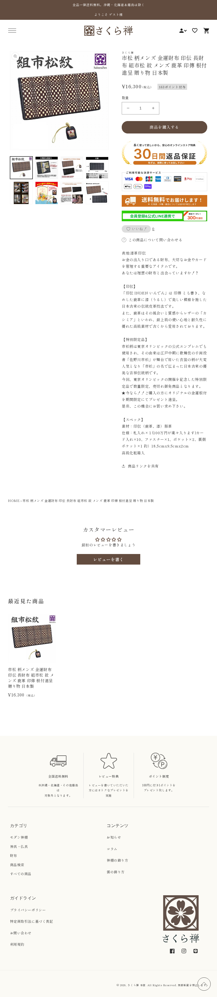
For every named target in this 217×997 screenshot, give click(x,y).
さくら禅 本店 (137, 985)
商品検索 (17, 864)
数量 (125, 97)
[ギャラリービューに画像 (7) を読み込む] (72, 193)
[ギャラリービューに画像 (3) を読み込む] (72, 167)
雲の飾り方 (116, 871)
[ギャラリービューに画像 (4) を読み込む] (97, 167)
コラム (112, 848)
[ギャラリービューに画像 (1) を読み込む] (21, 167)
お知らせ (114, 837)
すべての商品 (21, 873)
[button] (12, 30)
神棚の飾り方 (117, 860)
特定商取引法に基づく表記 (31, 921)
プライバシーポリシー (28, 909)
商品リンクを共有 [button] (143, 466)
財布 (13, 855)
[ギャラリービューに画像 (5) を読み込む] (21, 193)
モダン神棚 (19, 837)
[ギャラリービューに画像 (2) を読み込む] (46, 167)
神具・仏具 (19, 846)
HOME (14, 500)
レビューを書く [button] (108, 559)
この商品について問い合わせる (155, 239)
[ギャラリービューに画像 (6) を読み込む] (46, 193)
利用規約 (17, 944)
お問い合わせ (21, 932)
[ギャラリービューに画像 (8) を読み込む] (97, 193)
